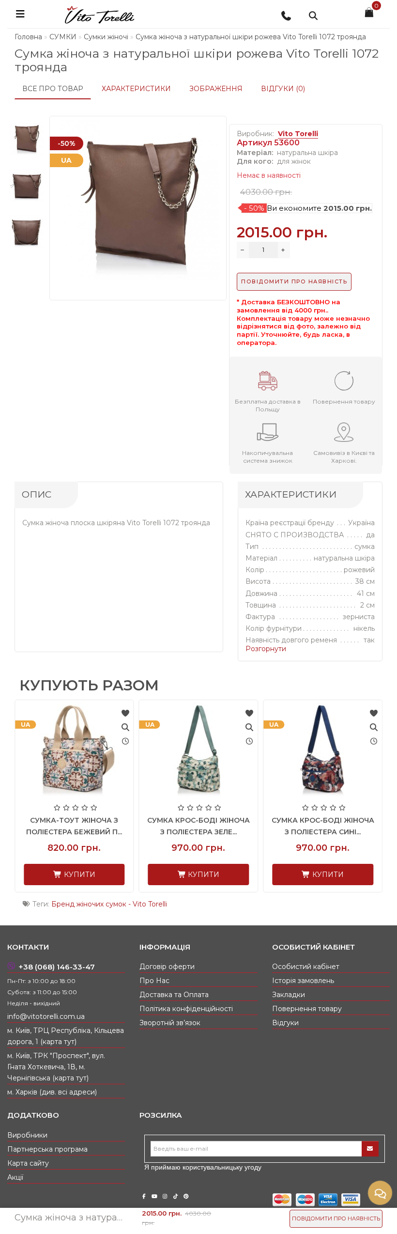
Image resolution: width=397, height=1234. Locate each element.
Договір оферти (167, 966)
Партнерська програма (47, 1149)
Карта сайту (28, 1163)
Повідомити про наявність (336, 1218)
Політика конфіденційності (186, 1008)
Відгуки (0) (283, 88)
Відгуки (285, 1022)
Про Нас (154, 980)
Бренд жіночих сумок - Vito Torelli (109, 904)
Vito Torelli (298, 133)
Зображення (216, 88)
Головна (28, 36)
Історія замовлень (303, 980)
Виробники (27, 1135)
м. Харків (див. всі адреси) (52, 1092)
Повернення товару (307, 1008)
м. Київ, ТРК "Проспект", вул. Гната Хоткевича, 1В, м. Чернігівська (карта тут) (56, 1066)
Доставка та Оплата (174, 994)
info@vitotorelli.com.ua (46, 1016)
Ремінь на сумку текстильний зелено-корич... (338, 832)
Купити (94, 874)
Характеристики (136, 88)
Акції (15, 1177)
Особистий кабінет (305, 966)
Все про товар (52, 88)
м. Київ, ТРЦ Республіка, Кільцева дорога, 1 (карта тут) (65, 1036)
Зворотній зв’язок (169, 1022)
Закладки (288, 994)
